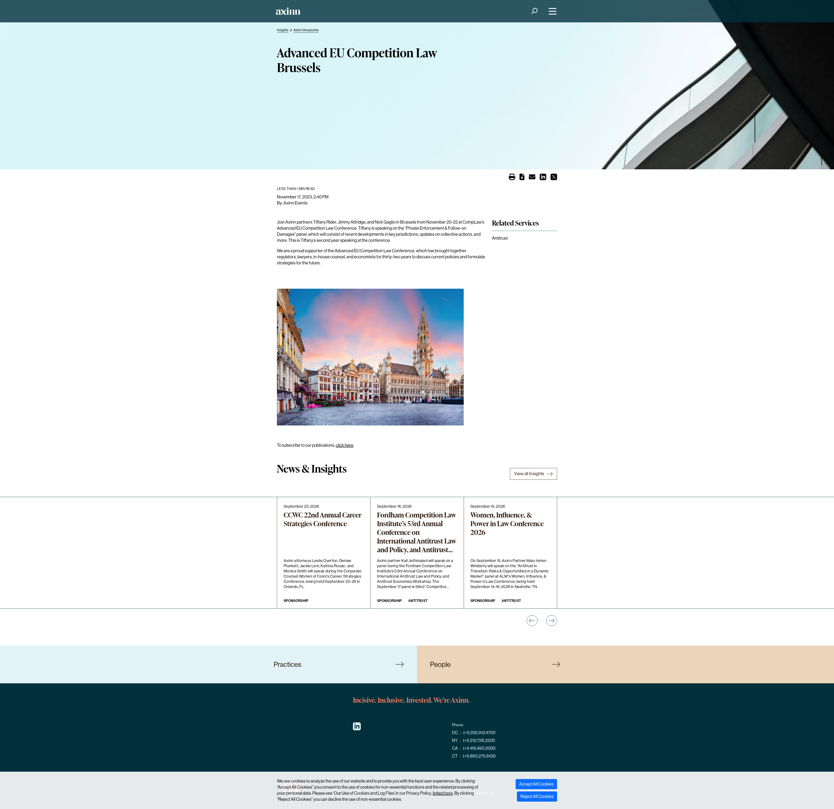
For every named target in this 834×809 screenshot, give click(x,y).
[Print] (512, 177)
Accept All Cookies (536, 784)
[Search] (534, 11)
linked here (443, 793)
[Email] (532, 177)
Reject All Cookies (537, 796)
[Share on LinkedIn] (543, 178)
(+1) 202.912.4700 (479, 732)
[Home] (288, 11)
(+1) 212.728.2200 (479, 740)
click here (344, 445)
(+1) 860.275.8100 (479, 756)
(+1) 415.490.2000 (479, 748)
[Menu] (551, 11)
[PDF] (522, 177)
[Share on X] (554, 178)
